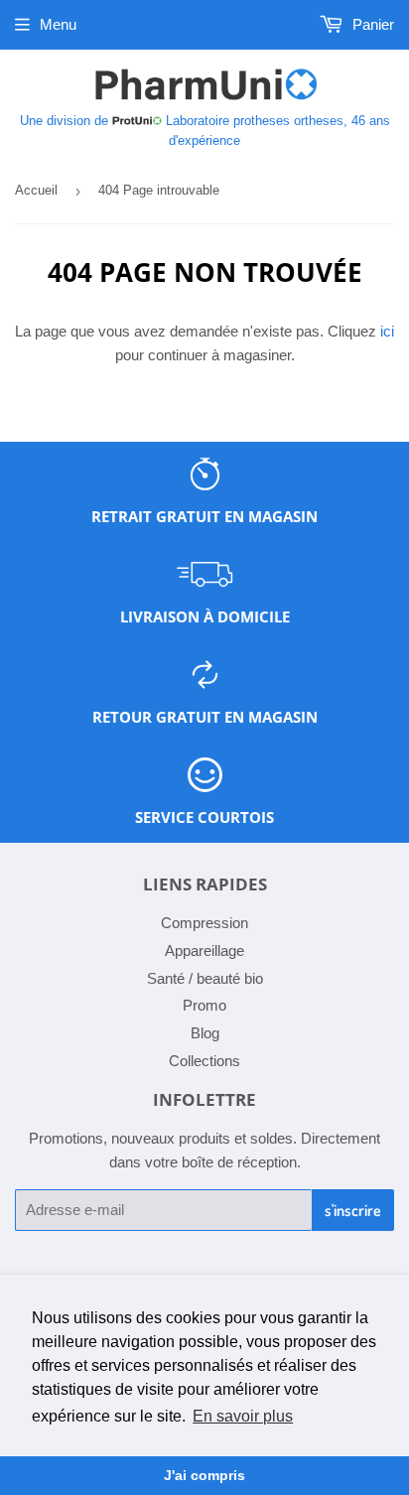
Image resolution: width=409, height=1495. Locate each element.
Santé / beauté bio (205, 978)
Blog (205, 1032)
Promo (204, 1005)
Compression (204, 922)
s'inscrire (353, 1210)
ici (387, 331)
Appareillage (204, 950)
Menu (58, 24)
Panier (371, 24)
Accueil (36, 190)
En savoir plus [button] (243, 1416)
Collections (204, 1060)
